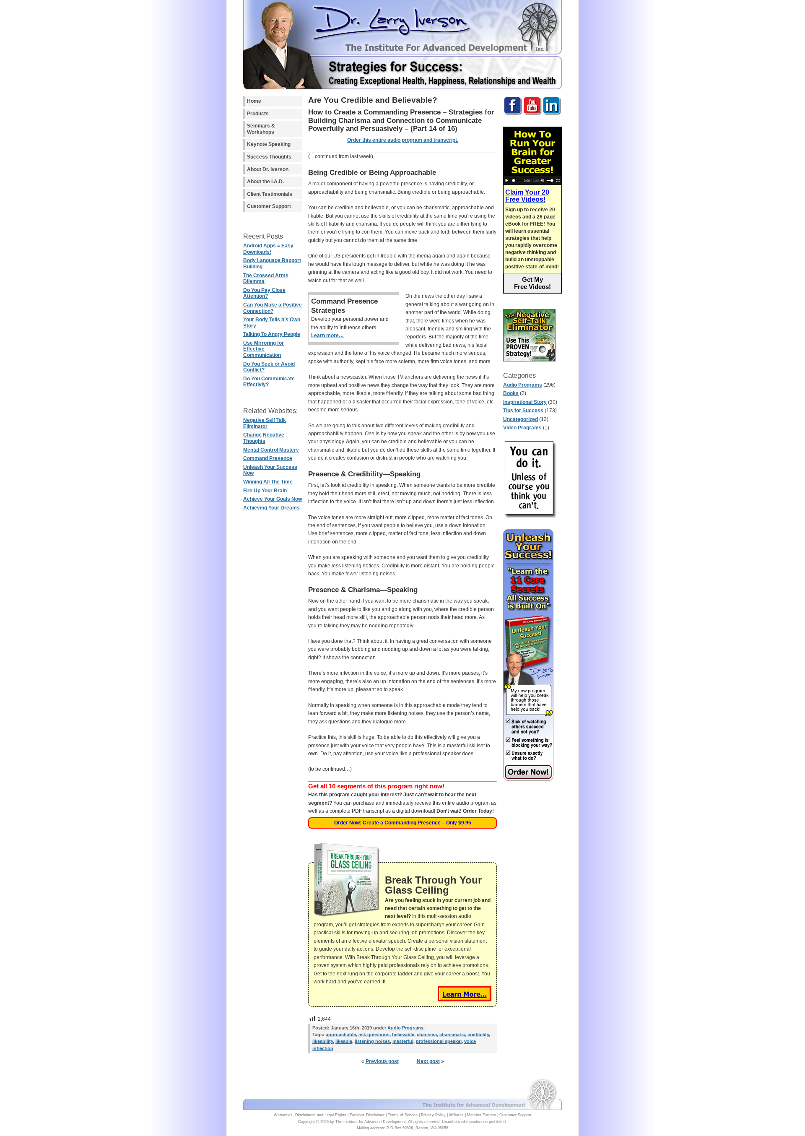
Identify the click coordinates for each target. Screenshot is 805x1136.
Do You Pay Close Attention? (264, 293)
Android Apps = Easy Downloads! (268, 249)
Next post (428, 1061)
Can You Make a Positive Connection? (272, 308)
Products (258, 114)
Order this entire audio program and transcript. (402, 140)
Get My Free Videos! (532, 283)
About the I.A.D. (265, 182)
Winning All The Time (268, 482)
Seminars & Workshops (261, 129)
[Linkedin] (552, 114)
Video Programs (522, 428)
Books (511, 393)
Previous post (382, 1061)
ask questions (374, 1034)
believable (403, 1034)
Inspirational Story (525, 402)
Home (254, 101)
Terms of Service (403, 1115)
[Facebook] (513, 114)
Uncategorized (520, 419)
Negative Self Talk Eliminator (264, 423)
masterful (402, 1041)
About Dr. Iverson (267, 169)
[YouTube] (532, 114)
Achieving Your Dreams (271, 508)
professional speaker (439, 1041)
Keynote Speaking (269, 144)
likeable (343, 1041)
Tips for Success (523, 410)
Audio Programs (522, 385)
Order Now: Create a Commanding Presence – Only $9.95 (402, 823)
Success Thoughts (269, 157)
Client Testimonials (269, 194)
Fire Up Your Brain (265, 491)
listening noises (372, 1041)
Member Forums (481, 1115)
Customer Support (269, 206)
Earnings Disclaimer (367, 1115)
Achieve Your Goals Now (272, 499)
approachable (341, 1034)
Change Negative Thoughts (263, 438)
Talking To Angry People (271, 334)
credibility (478, 1034)
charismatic (452, 1034)
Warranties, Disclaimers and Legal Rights (310, 1115)
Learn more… (327, 335)
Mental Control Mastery (271, 450)
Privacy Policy (433, 1115)
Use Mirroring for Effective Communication (263, 349)
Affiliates (456, 1115)
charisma (427, 1034)
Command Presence (267, 458)
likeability (322, 1041)
